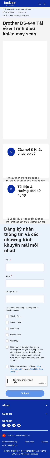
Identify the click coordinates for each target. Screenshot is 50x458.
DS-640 (20, 12)
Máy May (14, 341)
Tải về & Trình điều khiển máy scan (16, 16)
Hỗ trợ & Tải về (8, 12)
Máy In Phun (15, 316)
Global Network (21, 436)
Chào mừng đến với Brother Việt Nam (17, 9)
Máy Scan (14, 328)
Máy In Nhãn (15, 334)
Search (39, 3)
